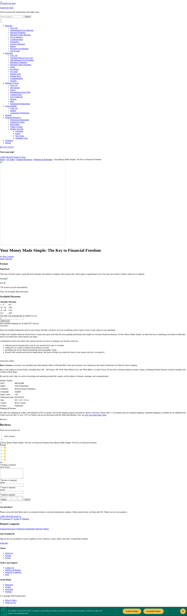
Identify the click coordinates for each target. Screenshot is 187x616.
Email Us (17, 516)
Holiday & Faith (16, 129)
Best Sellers (15, 124)
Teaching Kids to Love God (21, 58)
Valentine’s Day (21, 138)
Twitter (8, 587)
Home (2, 159)
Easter (17, 133)
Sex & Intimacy (16, 37)
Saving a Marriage (17, 44)
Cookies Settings (132, 611)
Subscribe (4, 543)
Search (27, 17)
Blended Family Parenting (20, 65)
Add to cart (5, 321)
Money (13, 46)
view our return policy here (95, 415)
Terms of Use (10, 602)
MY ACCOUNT (7, 147)
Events (8, 558)
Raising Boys (15, 76)
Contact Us (9, 568)
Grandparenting (16, 78)
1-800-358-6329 (6, 157)
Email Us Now (20, 157)
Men (12, 101)
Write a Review (6, 259)
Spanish (13, 81)
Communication (16, 39)
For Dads (14, 72)
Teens (12, 67)
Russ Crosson (8, 256)
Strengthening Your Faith (20, 92)
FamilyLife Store (7, 8)
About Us (9, 553)
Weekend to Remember (19, 120)
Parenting (9, 53)
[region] (93, 611)
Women (13, 99)
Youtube (8, 591)
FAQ (7, 575)
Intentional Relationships (20, 104)
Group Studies (11, 106)
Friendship (14, 42)
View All (13, 28)
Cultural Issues (16, 94)
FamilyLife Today (17, 122)
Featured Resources (13, 117)
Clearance (9, 140)
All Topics (10, 159)
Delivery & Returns (13, 570)
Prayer (12, 90)
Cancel (27, 500)
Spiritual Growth (12, 83)
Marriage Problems (17, 32)
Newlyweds (15, 51)
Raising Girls (15, 74)
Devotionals (15, 88)
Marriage (8, 26)
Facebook (9, 589)
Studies (13, 111)
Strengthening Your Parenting (22, 60)
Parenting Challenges (18, 62)
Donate (8, 143)
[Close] (183, 611)
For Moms (14, 69)
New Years (19, 136)
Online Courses (16, 127)
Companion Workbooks (19, 113)
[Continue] (1, 502)
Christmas (19, 131)
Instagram (9, 585)
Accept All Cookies (153, 611)
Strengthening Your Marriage (21, 30)
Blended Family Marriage (20, 35)
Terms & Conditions (13, 572)
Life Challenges (16, 97)
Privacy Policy (11, 600)
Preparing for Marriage (19, 49)
